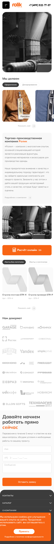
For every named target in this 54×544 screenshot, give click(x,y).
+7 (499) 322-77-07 (40, 5)
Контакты (7, 495)
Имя (6, 449)
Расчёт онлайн (27, 250)
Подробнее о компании (16, 198)
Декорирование (29, 85)
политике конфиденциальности (30, 537)
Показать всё (24, 126)
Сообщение (10, 465)
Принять (24, 531)
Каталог (6, 503)
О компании (9, 510)
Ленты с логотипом (38, 262)
